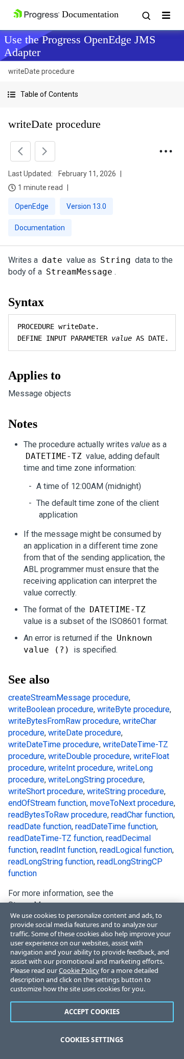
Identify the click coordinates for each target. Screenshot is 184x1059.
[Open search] (145, 15)
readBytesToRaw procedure (57, 815)
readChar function (142, 815)
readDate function (40, 826)
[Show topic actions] (165, 151)
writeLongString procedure (95, 779)
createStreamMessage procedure (68, 697)
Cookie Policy (79, 970)
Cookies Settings (91, 1039)
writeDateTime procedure (53, 744)
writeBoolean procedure (51, 709)
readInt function (68, 850)
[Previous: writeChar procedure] (20, 151)
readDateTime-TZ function (55, 838)
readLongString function (51, 861)
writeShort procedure (45, 791)
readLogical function (136, 850)
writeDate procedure (84, 733)
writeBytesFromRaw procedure (63, 721)
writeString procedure (125, 791)
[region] (92, 981)
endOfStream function (47, 803)
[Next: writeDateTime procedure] (45, 151)
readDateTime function (115, 826)
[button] (92, 94)
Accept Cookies (92, 1011)
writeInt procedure (80, 768)
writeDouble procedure (89, 756)
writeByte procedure (133, 709)
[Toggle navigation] (166, 15)
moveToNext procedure (132, 803)
